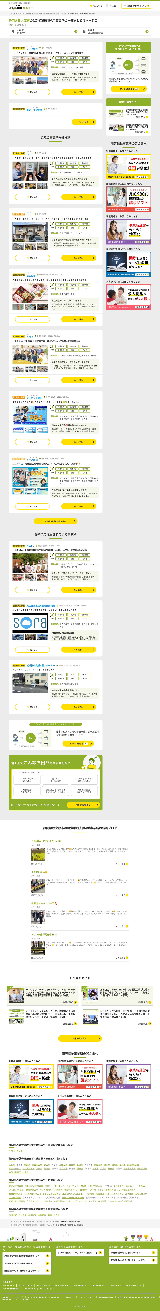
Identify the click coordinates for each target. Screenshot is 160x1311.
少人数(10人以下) (16, 1189)
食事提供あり (32, 1189)
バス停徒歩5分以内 (32, 1193)
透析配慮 (129, 1193)
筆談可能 (90, 1193)
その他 (57, 1215)
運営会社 (26, 1299)
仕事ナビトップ (15, 13)
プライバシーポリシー (86, 1297)
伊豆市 (47, 1164)
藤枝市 (95, 1168)
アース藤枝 (32, 459)
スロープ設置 (15, 1197)
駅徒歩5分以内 (15, 1193)
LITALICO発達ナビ (80, 1285)
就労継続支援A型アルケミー (40, 665)
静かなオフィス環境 (87, 1201)
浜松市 (12, 1151)
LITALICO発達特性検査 (10, 1289)
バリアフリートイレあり (73, 1197)
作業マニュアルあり (115, 1193)
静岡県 (63, 13)
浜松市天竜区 (15, 1168)
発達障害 (42, 1215)
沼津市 (123, 1164)
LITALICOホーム (8, 1285)
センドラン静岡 (34, 109)
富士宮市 (63, 1164)
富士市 (72, 1164)
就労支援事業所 (29, 1221)
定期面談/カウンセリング (65, 1201)
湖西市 (39, 1168)
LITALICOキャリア (98, 1285)
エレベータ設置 (79, 1186)
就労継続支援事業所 (30, 13)
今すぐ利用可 (46, 1189)
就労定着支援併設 (17, 1201)
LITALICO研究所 (29, 1289)
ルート (29, 154)
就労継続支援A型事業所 (49, 13)
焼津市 (47, 1168)
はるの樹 (31, 275)
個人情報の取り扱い (106, 1297)
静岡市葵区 (142, 1168)
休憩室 (142, 1186)
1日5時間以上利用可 (126, 1189)
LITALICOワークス (25, 1285)
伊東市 (27, 1164)
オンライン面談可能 (107, 1189)
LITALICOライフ (115, 1285)
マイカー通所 (64, 1186)
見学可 (93, 1189)
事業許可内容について (10, 1299)
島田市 (80, 1164)
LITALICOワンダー (61, 1285)
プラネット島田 (34, 398)
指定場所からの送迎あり (73, 1193)
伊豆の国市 (37, 1164)
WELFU (30, 545)
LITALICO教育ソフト (133, 1285)
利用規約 (5, 1297)
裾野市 (111, 1168)
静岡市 (19, 1151)
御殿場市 (98, 1164)
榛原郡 (115, 1164)
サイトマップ (18, 1297)
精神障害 (13, 1215)
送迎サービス (51, 1186)
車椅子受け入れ (95, 1186)
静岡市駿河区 (15, 1172)
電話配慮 (100, 1193)
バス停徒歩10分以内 (34, 1186)
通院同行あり (141, 1193)
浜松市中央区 (133, 1164)
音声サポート (131, 1186)
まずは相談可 (82, 1189)
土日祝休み (47, 1201)
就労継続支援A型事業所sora (40, 605)
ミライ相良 (32, 49)
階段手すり (119, 1186)
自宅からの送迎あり (51, 1193)
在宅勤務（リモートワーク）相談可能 (115, 1201)
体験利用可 (69, 1189)
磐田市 (80, 1168)
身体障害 (32, 1215)
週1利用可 (58, 1189)
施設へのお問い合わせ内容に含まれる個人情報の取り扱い (137, 1297)
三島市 (12, 1164)
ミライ (29, 337)
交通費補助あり (33, 1201)
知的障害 (22, 1215)
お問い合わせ (69, 1297)
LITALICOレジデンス (47, 1289)
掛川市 (107, 1164)
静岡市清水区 (130, 1168)
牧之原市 (64, 1168)
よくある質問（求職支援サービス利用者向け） (44, 1297)
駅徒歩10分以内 (16, 1186)
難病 (50, 1215)
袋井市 (103, 1168)
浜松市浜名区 (28, 1168)
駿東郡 (25, 1172)
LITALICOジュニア (43, 1285)
